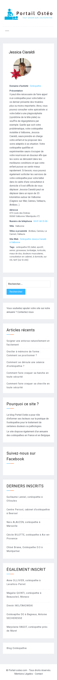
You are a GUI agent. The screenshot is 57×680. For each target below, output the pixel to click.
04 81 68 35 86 (40, 221)
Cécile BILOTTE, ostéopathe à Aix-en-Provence (28, 536)
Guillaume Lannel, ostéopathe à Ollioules (25, 499)
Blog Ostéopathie (17, 648)
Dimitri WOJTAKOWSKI (20, 605)
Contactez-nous (25, 312)
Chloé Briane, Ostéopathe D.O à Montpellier (25, 549)
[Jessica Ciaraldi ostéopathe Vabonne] (20, 81)
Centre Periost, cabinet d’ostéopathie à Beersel (28, 511)
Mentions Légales (23, 673)
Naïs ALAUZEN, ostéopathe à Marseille (23, 524)
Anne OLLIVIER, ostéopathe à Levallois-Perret (24, 582)
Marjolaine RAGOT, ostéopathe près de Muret (27, 629)
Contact (39, 673)
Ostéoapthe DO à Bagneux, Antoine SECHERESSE (27, 616)
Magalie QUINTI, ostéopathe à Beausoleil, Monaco (24, 595)
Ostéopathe (35, 86)
